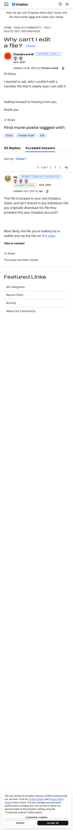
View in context (14, 243)
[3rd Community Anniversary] (15, 58)
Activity (11, 303)
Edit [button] (42, 135)
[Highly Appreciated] (26, 181)
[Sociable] (21, 181)
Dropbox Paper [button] (26, 135)
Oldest (20, 159)
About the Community (20, 311)
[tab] (12, 148)
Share (9, 120)
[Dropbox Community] (20, 4)
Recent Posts (14, 295)
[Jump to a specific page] (66, 167)
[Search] (60, 4)
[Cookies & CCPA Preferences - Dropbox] (36, 810)
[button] (8, 56)
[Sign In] (67, 4)
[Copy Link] (63, 68)
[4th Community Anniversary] (15, 181)
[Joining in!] (21, 58)
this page (48, 236)
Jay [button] (15, 177)
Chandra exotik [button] (23, 54)
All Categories (15, 287)
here (32, 16)
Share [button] (9, 135)
